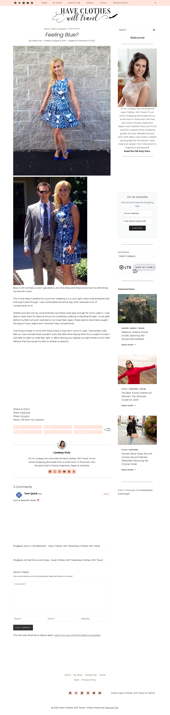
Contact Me (74, 3)
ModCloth (25, 412)
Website (85, 619)
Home (44, 3)
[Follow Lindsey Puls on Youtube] (64, 472)
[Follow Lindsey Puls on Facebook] (50, 472)
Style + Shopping (58, 29)
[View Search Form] (155, 3)
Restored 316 (112, 707)
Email (51, 619)
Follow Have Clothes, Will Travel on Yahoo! (133, 693)
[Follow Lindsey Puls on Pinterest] (69, 472)
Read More (129, 345)
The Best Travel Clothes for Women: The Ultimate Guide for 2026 (137, 396)
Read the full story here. (137, 151)
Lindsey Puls (36, 41)
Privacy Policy (120, 3)
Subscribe (137, 228)
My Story (57, 3)
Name (18, 619)
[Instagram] (24, 3)
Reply (106, 494)
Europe (125, 328)
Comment (20, 584)
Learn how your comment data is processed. (77, 635)
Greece (133, 328)
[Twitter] (19, 3)
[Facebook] (15, 3)
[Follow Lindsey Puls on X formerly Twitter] (55, 472)
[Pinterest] (32, 3)
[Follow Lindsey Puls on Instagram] (59, 472)
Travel (141, 328)
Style (76, 680)
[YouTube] (28, 3)
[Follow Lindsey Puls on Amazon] (74, 472)
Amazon (24, 416)
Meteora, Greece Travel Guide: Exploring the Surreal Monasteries (135, 335)
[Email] (100, 693)
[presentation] (137, 308)
